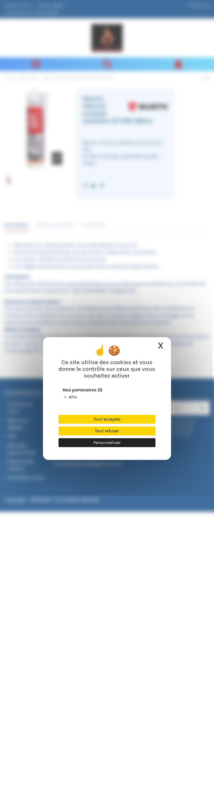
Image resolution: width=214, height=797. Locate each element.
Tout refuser (107, 430)
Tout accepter (107, 419)
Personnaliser (107, 442)
